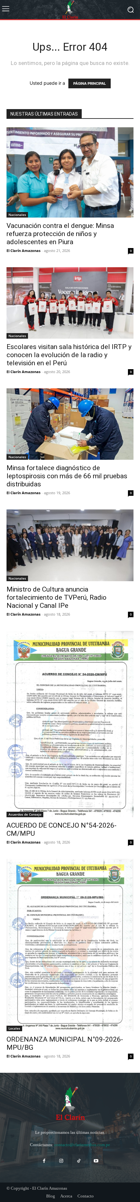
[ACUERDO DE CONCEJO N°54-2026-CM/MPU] (70, 724)
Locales (14, 1028)
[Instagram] (61, 1161)
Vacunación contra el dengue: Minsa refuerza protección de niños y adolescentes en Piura (60, 234)
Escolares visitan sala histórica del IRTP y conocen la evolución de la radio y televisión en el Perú (69, 355)
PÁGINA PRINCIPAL (89, 83)
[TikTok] (78, 1161)
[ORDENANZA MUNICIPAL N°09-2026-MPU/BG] (70, 945)
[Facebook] (44, 1161)
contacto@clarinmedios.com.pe (82, 1144)
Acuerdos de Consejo (24, 814)
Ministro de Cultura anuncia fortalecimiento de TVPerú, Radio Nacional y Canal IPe (56, 597)
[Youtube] (96, 1161)
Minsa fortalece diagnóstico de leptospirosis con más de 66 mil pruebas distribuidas (67, 476)
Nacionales (17, 214)
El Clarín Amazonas (23, 250)
